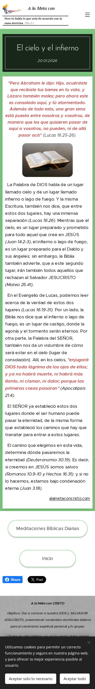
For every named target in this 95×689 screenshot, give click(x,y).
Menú (87, 14)
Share (15, 580)
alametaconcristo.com (69, 498)
